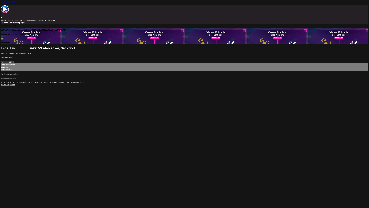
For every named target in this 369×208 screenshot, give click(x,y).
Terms (42, 82)
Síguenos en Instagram (27, 82)
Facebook (5, 62)
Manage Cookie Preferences (68, 82)
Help (38, 82)
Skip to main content (9, 2)
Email (12, 62)
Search (19, 20)
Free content (27, 20)
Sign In (23, 23)
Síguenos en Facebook (9, 82)
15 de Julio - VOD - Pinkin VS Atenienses (14, 54)
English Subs (11, 20)
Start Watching (46, 20)
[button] (1, 17)
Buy (2, 39)
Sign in (54, 20)
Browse (4, 20)
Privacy (48, 82)
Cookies (54, 82)
